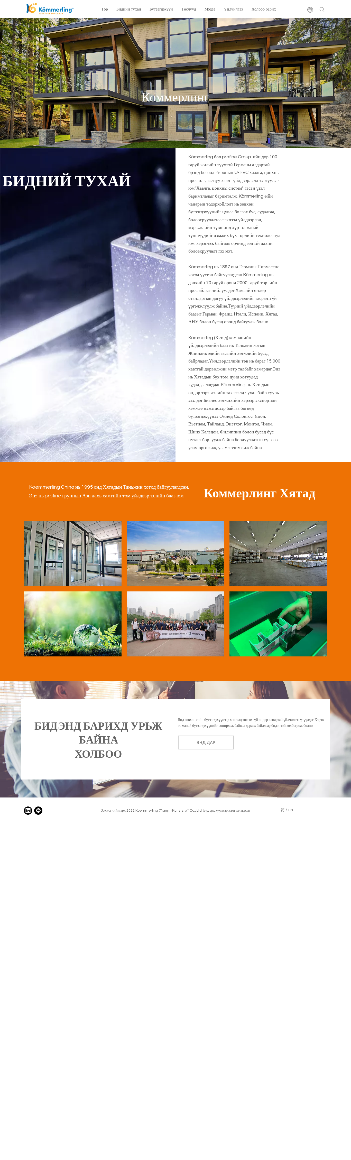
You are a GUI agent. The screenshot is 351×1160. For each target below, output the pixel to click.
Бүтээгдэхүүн (161, 9)
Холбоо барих (264, 9)
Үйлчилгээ (233, 9)
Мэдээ (210, 9)
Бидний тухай (128, 9)
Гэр (105, 9)
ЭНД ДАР (206, 742)
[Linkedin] (28, 810)
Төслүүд (188, 9)
